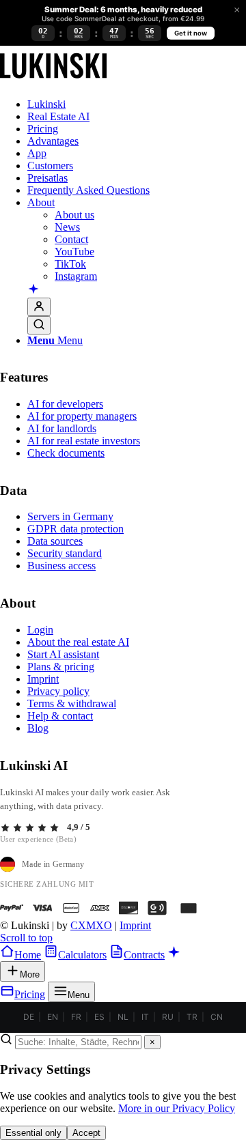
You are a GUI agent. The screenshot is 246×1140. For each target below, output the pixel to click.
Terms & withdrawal (71, 703)
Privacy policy (58, 691)
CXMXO (91, 925)
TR (192, 1017)
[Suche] (39, 325)
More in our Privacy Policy (176, 1108)
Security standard (64, 553)
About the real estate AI (78, 642)
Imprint (43, 679)
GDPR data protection (75, 529)
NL (123, 1017)
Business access (61, 565)
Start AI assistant (63, 654)
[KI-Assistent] (33, 290)
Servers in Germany (70, 516)
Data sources (55, 541)
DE (28, 1017)
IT (145, 1017)
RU (168, 1017)
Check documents (66, 453)
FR (76, 1017)
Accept (86, 1133)
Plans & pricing (60, 666)
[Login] (39, 307)
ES (99, 1017)
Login (40, 630)
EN (52, 1017)
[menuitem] (136, 104)
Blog (38, 728)
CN (216, 1017)
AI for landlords (61, 428)
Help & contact (60, 716)
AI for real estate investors (83, 440)
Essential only (33, 1133)
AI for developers (65, 404)
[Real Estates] (53, 81)
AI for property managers (82, 416)
